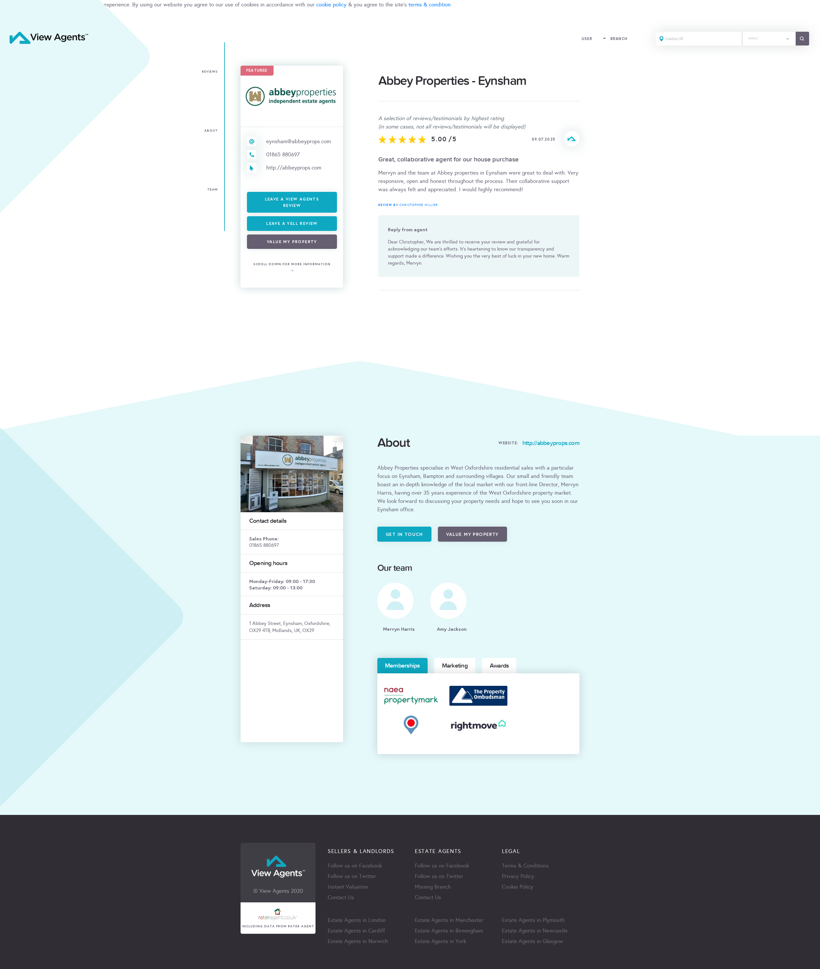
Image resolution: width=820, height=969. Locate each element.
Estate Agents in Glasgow (532, 941)
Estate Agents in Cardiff (356, 930)
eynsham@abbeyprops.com (298, 141)
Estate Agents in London (357, 920)
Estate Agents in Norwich (358, 941)
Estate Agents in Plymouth (533, 920)
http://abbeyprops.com (293, 167)
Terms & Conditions (525, 865)
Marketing (455, 665)
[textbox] (769, 37)
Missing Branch (433, 886)
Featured (257, 70)
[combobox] (769, 38)
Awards (499, 665)
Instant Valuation (348, 886)
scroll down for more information (292, 264)
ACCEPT (12, 18)
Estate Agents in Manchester (449, 920)
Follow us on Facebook (355, 865)
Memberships (402, 665)
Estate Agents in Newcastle (535, 930)
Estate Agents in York (440, 941)
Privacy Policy (518, 876)
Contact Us (341, 897)
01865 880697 (283, 154)
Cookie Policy (517, 886)
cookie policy (331, 4)
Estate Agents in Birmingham (449, 930)
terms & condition (429, 4)
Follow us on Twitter (352, 876)
